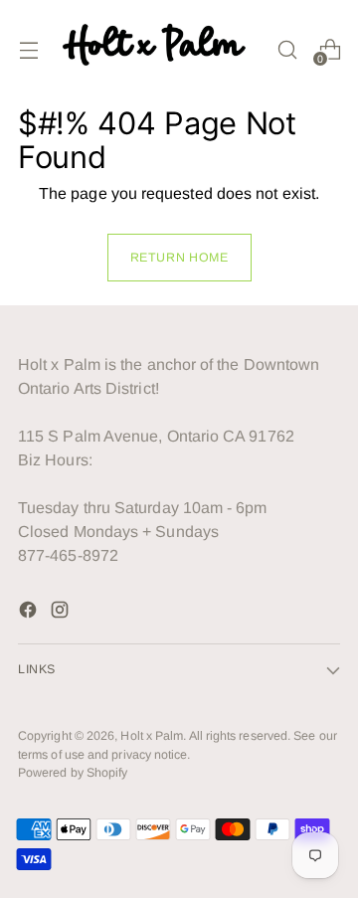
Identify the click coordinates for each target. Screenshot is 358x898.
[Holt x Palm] (158, 49)
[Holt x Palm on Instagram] (62, 613)
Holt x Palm (151, 736)
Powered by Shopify (72, 773)
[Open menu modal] (28, 49)
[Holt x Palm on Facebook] (30, 613)
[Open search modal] (287, 49)
